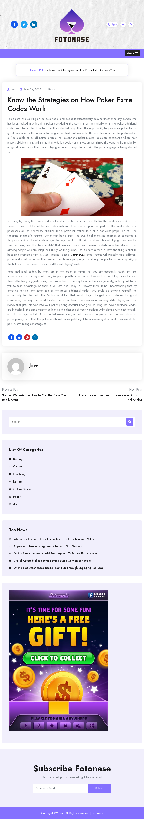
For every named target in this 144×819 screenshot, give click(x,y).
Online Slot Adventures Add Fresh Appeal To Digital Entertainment (56, 553)
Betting (18, 459)
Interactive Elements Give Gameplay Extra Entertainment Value (54, 539)
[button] (132, 53)
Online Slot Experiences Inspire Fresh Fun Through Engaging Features (58, 568)
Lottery (17, 482)
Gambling (19, 474)
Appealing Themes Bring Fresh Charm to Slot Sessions (48, 546)
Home (32, 70)
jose (34, 365)
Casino (17, 466)
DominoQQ (77, 255)
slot (15, 504)
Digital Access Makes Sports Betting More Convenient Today (52, 561)
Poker (42, 70)
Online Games (22, 489)
